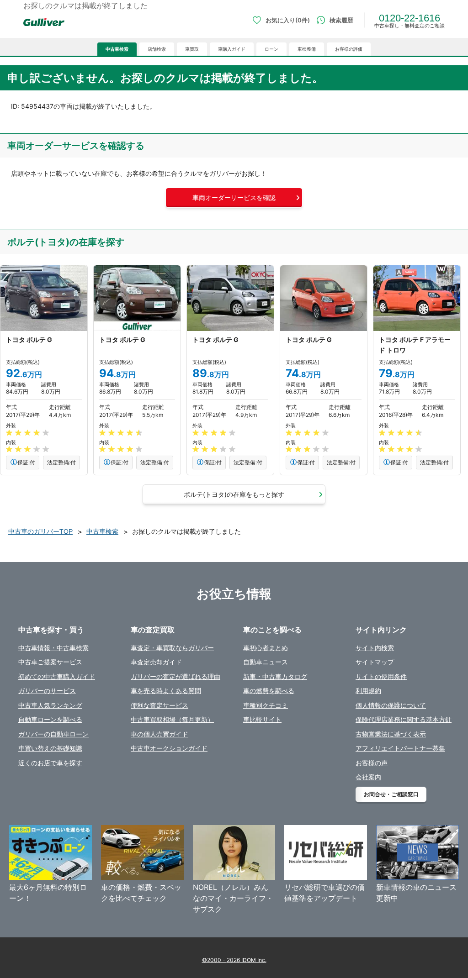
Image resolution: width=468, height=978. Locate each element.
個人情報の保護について (391, 705)
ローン (271, 49)
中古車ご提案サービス (50, 662)
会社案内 (368, 777)
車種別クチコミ (265, 705)
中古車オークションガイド (169, 748)
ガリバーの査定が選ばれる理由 (175, 676)
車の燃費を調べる (268, 690)
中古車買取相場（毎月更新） (172, 719)
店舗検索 (157, 49)
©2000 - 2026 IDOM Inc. (234, 960)
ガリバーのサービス (47, 690)
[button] (234, 198)
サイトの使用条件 (381, 676)
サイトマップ (375, 662)
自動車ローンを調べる (50, 719)
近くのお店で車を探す (50, 763)
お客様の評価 (348, 49)
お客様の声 (372, 763)
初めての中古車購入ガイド (56, 676)
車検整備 (307, 49)
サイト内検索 (375, 648)
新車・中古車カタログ (275, 676)
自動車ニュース (265, 662)
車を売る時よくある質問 (166, 690)
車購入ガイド (231, 49)
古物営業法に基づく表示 (391, 734)
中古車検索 (117, 49)
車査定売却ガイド (156, 662)
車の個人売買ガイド (159, 734)
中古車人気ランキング (50, 705)
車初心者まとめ (265, 648)
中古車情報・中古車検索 (53, 648)
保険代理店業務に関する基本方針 (404, 719)
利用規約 (368, 690)
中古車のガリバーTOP (40, 531)
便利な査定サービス (159, 705)
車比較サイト (262, 719)
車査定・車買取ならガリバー (172, 648)
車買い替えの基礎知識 (50, 748)
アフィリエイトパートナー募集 (400, 748)
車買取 (192, 49)
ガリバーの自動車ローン (53, 734)
